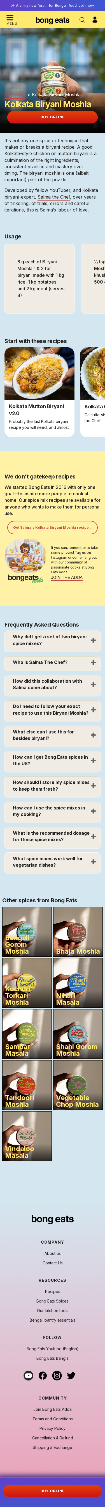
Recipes (52, 1291)
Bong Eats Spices (52, 1301)
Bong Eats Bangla (52, 1358)
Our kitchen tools (52, 1310)
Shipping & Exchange (52, 1447)
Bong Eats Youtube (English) (53, 1349)
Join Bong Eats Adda (52, 1409)
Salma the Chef (54, 197)
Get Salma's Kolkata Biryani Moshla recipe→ (52, 527)
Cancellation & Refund (52, 1438)
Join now (86, 5)
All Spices (14, 94)
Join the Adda (67, 577)
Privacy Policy (52, 1428)
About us (53, 1253)
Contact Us (53, 1263)
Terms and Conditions (52, 1419)
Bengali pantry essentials (53, 1320)
